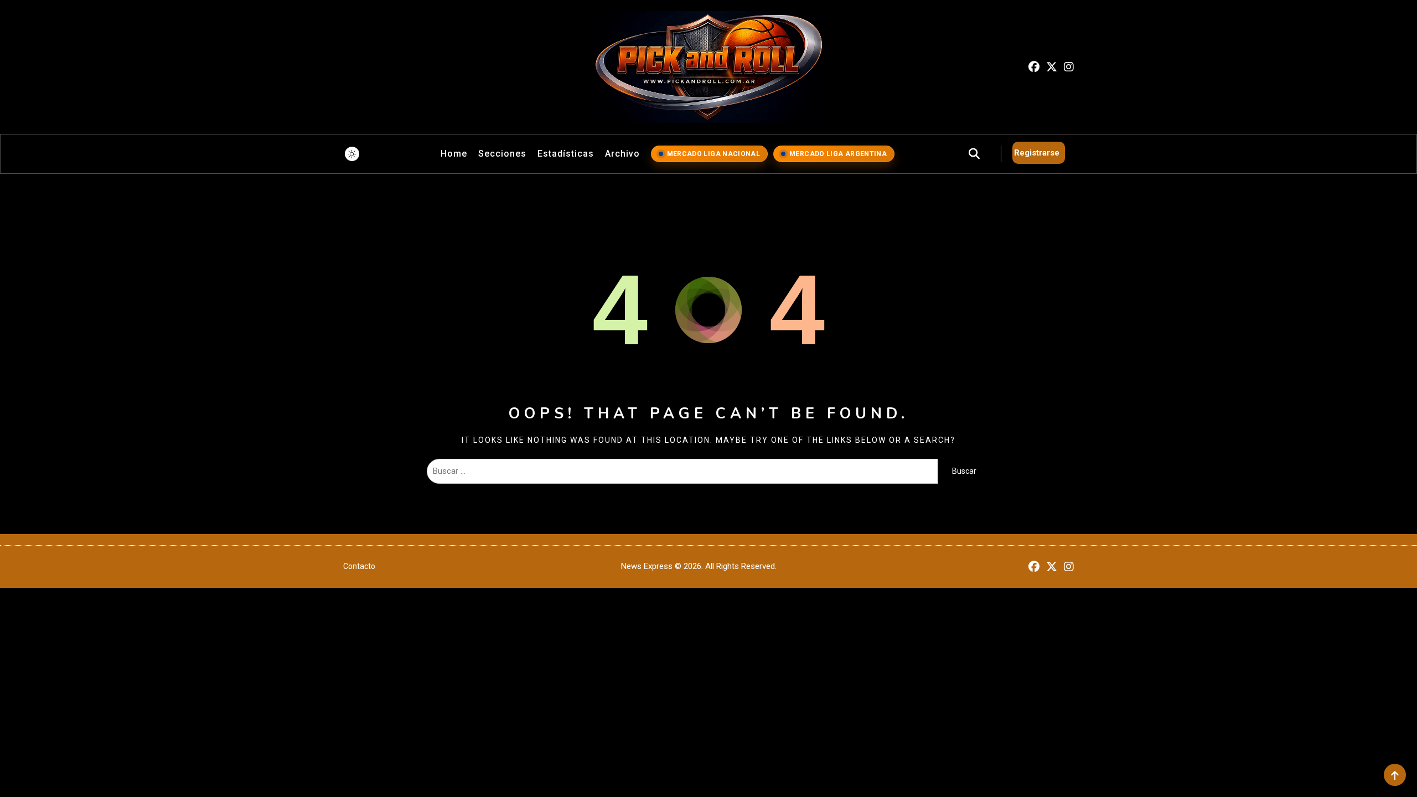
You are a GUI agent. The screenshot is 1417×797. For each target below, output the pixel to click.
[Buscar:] (682, 471)
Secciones (502, 153)
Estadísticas (565, 153)
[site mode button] (352, 154)
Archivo (622, 153)
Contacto (359, 566)
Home (454, 153)
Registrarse (1036, 153)
